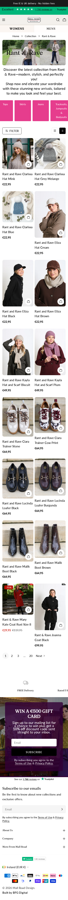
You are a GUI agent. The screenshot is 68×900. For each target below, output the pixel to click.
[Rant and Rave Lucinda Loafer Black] (17, 478)
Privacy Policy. (44, 763)
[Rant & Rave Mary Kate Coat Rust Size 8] (17, 599)
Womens (17, 28)
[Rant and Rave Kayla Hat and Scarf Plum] (50, 352)
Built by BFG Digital (15, 892)
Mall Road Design (23, 888)
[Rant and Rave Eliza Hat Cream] (50, 214)
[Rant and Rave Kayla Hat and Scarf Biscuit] (17, 352)
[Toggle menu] (3, 20)
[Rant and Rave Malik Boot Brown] (50, 539)
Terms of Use (23, 763)
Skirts (23, 104)
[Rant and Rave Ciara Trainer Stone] (17, 417)
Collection (30, 36)
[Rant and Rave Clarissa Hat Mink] (17, 153)
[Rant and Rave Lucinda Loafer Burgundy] (50, 477)
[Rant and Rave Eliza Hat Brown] (50, 283)
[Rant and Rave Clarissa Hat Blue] (17, 206)
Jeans (41, 104)
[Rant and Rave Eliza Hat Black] (17, 283)
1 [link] (5, 656)
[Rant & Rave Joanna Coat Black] (50, 607)
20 (30, 656)
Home (15, 36)
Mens (51, 28)
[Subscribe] (62, 809)
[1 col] (55, 131)
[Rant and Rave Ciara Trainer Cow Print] (50, 415)
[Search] (58, 20)
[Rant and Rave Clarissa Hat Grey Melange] (50, 153)
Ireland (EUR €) (16, 867)
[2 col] (62, 131)
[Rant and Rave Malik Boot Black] (17, 540)
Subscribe (34, 752)
